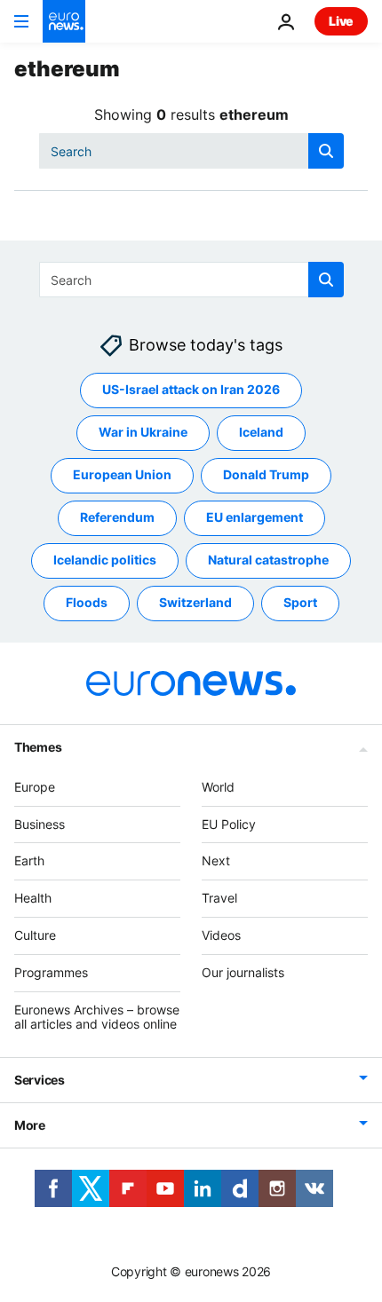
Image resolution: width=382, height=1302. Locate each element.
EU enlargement (254, 517)
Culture (35, 935)
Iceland (261, 432)
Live (341, 20)
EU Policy (229, 824)
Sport (300, 603)
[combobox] (191, 151)
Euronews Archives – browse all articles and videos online (96, 1017)
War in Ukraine (143, 432)
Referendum (117, 517)
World (218, 786)
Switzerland (195, 603)
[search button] (326, 151)
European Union (122, 475)
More (29, 1125)
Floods (86, 603)
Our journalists (243, 972)
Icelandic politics (104, 560)
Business (39, 824)
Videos (221, 935)
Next (216, 861)
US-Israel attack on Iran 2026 (191, 390)
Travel (219, 898)
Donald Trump (266, 475)
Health (33, 898)
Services (39, 1080)
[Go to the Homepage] (64, 21)
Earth (29, 861)
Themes (37, 746)
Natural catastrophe (268, 560)
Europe (34, 786)
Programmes (51, 972)
